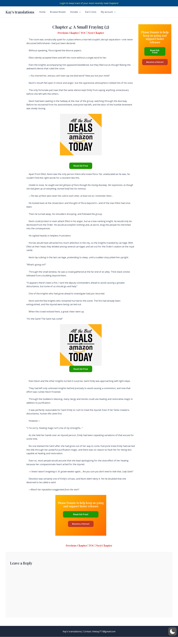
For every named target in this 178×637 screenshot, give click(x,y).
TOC (83, 33)
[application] (79, 11)
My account (107, 11)
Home (42, 11)
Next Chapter (96, 33)
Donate (74, 11)
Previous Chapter (68, 33)
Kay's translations (20, 12)
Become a (80, 524)
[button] (172, 631)
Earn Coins (90, 11)
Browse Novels (58, 11)
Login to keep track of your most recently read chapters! (89, 3)
